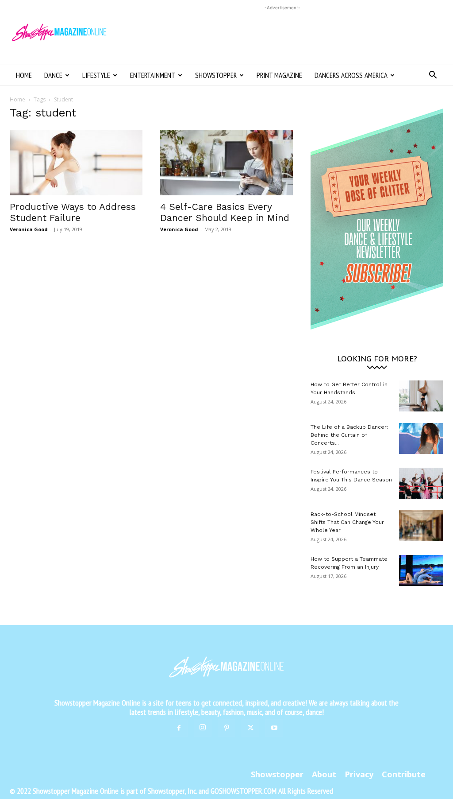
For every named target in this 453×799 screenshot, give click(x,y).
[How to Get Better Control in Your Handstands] (421, 395)
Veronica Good (29, 229)
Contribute (404, 774)
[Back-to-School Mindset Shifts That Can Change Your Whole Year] (421, 525)
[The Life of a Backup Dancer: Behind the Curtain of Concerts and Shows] (421, 438)
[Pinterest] (226, 728)
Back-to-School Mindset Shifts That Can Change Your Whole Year (347, 522)
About (324, 774)
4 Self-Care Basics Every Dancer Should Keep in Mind (224, 212)
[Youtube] (274, 728)
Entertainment (152, 75)
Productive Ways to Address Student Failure (73, 212)
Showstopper (216, 75)
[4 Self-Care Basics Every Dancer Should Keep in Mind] (226, 162)
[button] (432, 76)
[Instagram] (202, 728)
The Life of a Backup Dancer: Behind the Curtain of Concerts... (349, 435)
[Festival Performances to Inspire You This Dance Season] (421, 483)
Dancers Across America (351, 75)
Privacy (359, 774)
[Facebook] (179, 728)
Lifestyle (96, 75)
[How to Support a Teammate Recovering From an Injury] (421, 570)
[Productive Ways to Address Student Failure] (76, 162)
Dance (53, 75)
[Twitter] (250, 728)
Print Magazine (279, 75)
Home (24, 75)
